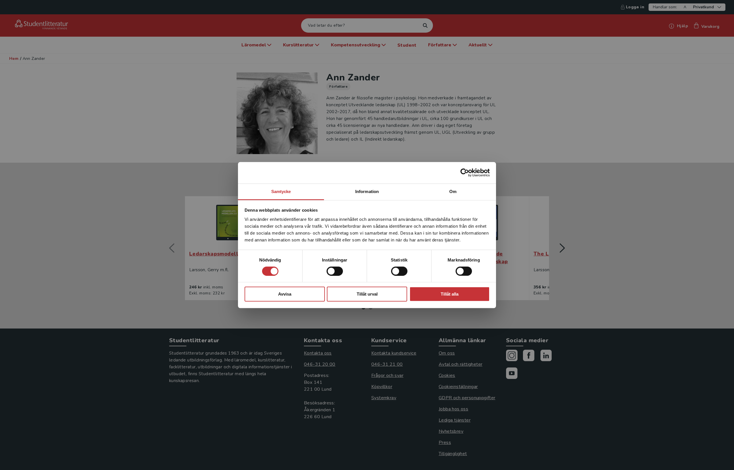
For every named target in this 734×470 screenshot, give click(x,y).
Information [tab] (367, 191)
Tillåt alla (449, 294)
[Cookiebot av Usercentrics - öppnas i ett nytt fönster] (465, 172)
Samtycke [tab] (281, 191)
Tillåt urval (367, 294)
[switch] (335, 271)
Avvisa (284, 294)
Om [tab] (452, 191)
